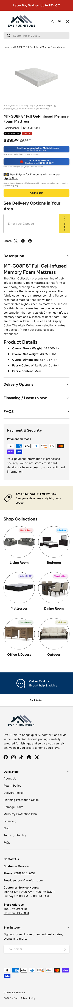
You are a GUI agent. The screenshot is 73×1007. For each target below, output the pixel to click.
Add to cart (36, 192)
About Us (10, 778)
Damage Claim (13, 807)
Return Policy (12, 785)
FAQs (7, 842)
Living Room (19, 563)
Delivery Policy (14, 792)
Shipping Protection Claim (21, 800)
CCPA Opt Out (11, 998)
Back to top (36, 700)
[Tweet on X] (15, 240)
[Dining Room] (53, 587)
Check (65, 223)
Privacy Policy (28, 998)
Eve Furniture (18, 992)
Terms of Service (15, 835)
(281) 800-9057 (24, 873)
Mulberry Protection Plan (20, 814)
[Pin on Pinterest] (29, 240)
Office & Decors (19, 654)
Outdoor (53, 654)
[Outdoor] (53, 633)
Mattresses (19, 608)
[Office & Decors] (19, 633)
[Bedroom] (53, 541)
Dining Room (54, 608)
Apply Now (11, 178)
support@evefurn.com (28, 880)
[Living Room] (19, 541)
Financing (10, 821)
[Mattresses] (19, 587)
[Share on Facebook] (22, 240)
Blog (7, 828)
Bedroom (54, 563)
